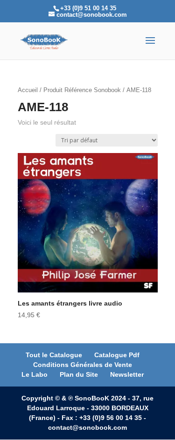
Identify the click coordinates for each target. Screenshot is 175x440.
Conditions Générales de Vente (82, 364)
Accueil (28, 90)
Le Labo (34, 374)
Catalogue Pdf (117, 355)
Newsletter (127, 374)
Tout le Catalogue (54, 355)
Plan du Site (79, 374)
